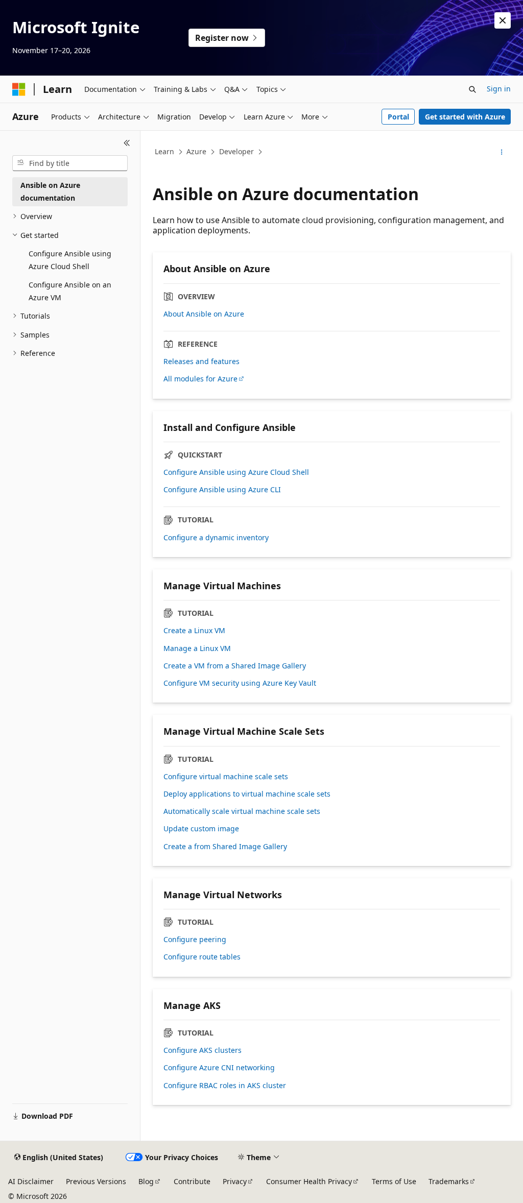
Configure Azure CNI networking (219, 1067)
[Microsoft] (19, 89)
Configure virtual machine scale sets (225, 776)
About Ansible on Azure (203, 314)
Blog (146, 1181)
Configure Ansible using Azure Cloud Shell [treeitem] (70, 260)
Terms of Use (394, 1181)
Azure (196, 151)
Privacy (235, 1181)
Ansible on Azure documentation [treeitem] (50, 191)
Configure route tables (202, 956)
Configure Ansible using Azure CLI (222, 489)
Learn (164, 151)
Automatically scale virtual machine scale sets (241, 811)
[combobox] (70, 163)
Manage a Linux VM (197, 648)
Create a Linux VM (194, 630)
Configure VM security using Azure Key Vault (239, 683)
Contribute (192, 1181)
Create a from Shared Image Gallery (225, 846)
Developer (236, 151)
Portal (398, 117)
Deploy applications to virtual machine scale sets (246, 794)
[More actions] (502, 152)
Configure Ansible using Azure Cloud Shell (236, 472)
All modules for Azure (200, 378)
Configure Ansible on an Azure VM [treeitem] (70, 291)
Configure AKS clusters (202, 1050)
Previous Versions (96, 1181)
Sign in (499, 88)
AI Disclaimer (31, 1181)
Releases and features (201, 361)
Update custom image (201, 828)
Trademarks (449, 1181)
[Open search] (472, 89)
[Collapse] (127, 143)
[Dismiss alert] (502, 20)
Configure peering (194, 939)
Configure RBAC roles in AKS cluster (224, 1085)
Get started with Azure (465, 117)
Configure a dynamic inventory (216, 537)
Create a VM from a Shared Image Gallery (234, 665)
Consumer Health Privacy (309, 1181)
